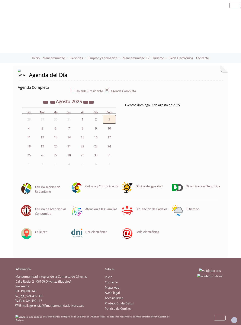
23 (96, 146)
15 (82, 137)
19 (42, 146)
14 (69, 137)
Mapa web (112, 287)
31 (109, 155)
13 (55, 137)
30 (96, 155)
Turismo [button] (158, 58)
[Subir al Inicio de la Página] (234, 320)
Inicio (36, 58)
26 (42, 155)
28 (69, 155)
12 (42, 137)
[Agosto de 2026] (86, 102)
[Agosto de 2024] (46, 102)
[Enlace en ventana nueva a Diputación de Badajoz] (29, 316)
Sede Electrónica (181, 58)
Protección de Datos (119, 303)
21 (69, 146)
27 (55, 155)
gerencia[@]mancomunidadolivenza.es (56, 306)
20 (55, 146)
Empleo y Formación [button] (102, 58)
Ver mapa (22, 286)
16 (96, 137)
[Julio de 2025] (53, 102)
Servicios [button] (76, 58)
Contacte (202, 58)
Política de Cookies (118, 309)
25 (29, 155)
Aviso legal (112, 293)
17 (109, 137)
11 (29, 137)
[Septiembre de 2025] (91, 102)
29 (82, 155)
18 (29, 146)
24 (109, 146)
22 (82, 146)
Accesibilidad (114, 298)
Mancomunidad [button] (54, 58)
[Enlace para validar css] (210, 270)
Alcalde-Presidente (86, 91)
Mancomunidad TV (136, 58)
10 (109, 128)
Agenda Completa (120, 91)
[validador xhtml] (210, 276)
